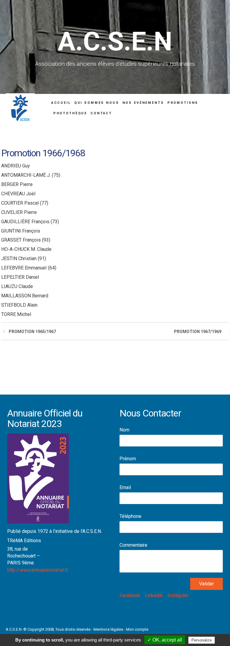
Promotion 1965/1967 (32, 331)
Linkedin (154, 595)
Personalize (201, 640)
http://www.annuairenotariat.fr (37, 570)
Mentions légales (108, 629)
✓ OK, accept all (164, 639)
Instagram (177, 595)
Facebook (129, 595)
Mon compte (137, 629)
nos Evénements (143, 103)
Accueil (61, 103)
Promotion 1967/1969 (197, 331)
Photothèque (70, 113)
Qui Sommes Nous (96, 103)
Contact (101, 113)
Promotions (183, 103)
